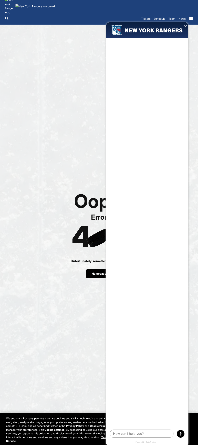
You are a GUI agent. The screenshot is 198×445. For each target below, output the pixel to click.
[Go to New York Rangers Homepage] (35, 6)
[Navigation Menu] (191, 18)
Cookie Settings (54, 429)
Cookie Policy (98, 425)
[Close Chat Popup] (185, 26)
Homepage (99, 273)
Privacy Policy (75, 425)
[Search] (7, 18)
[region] (99, 429)
